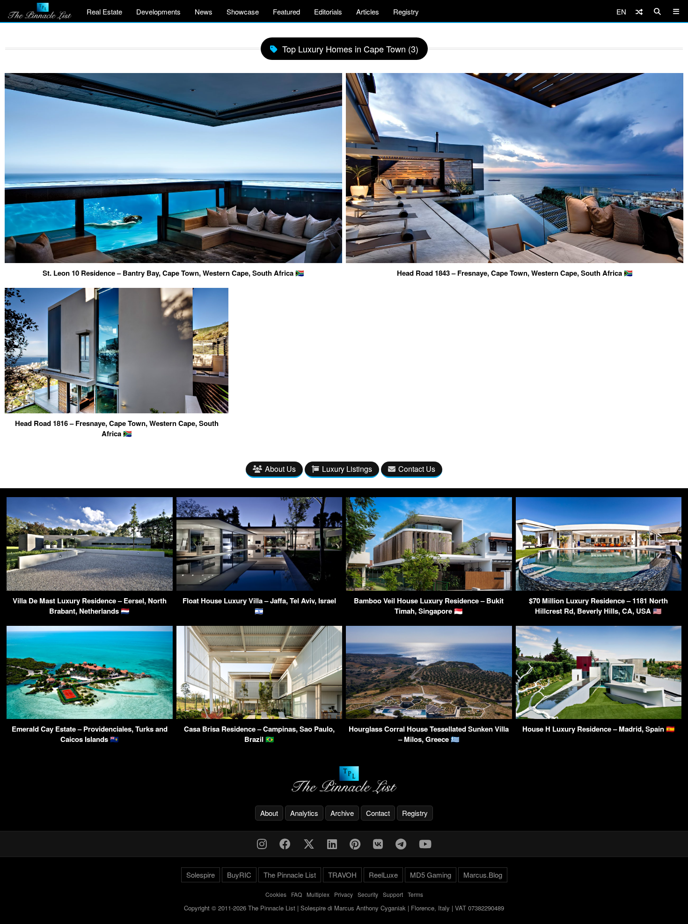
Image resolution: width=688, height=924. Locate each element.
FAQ (296, 894)
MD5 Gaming (430, 875)
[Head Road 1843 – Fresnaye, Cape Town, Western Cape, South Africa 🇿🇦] (514, 259)
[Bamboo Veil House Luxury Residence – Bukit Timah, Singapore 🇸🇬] (429, 588)
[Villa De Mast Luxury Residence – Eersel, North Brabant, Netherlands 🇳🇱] (90, 588)
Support (393, 894)
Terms (415, 894)
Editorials (328, 11)
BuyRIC (239, 875)
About (269, 813)
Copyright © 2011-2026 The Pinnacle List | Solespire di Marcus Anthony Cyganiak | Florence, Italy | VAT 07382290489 (344, 907)
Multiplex (318, 894)
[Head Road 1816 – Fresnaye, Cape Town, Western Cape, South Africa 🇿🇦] (116, 409)
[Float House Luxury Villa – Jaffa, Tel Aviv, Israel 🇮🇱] (259, 588)
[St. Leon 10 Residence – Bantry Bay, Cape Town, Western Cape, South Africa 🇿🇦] (173, 259)
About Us (280, 468)
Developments (158, 11)
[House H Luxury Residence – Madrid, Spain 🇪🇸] (599, 716)
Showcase (243, 11)
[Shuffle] (639, 11)
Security (368, 894)
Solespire (200, 875)
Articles (367, 11)
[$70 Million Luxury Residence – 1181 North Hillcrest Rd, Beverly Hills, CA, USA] (599, 588)
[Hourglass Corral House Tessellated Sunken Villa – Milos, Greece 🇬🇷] (429, 716)
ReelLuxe (383, 875)
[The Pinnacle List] (344, 780)
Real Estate (104, 11)
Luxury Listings (347, 468)
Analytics (304, 813)
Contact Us (416, 468)
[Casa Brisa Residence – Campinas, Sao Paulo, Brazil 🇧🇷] (259, 716)
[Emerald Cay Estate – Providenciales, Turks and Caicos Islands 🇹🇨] (90, 716)
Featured (286, 11)
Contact (378, 813)
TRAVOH (342, 875)
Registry (406, 11)
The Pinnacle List (289, 875)
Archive (342, 813)
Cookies (275, 894)
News (203, 11)
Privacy (343, 894)
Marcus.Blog (482, 875)
